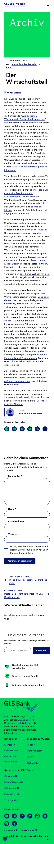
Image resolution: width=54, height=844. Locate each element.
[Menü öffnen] (48, 4)
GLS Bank (23, 720)
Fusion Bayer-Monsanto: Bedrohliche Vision (28, 581)
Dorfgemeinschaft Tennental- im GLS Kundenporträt (23, 595)
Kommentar (15, 476)
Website (12, 534)
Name (12, 509)
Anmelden (41, 650)
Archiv (9, 67)
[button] (5, 839)
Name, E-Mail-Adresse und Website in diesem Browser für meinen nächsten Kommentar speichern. (29, 549)
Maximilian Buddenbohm (24, 64)
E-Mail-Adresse (17, 521)
